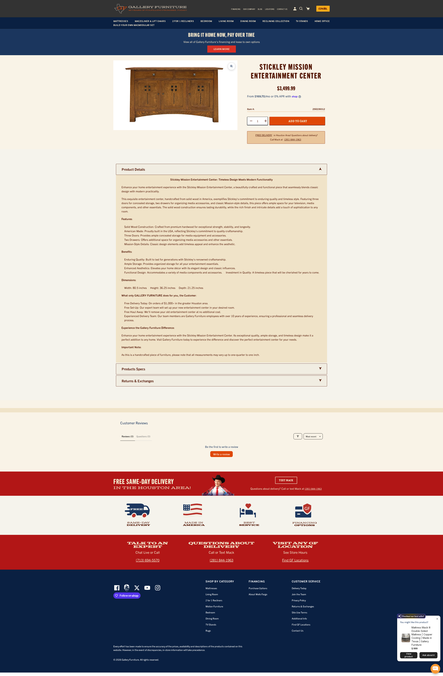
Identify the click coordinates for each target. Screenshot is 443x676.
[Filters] (297, 436)
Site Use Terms (299, 612)
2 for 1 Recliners (214, 600)
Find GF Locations (295, 560)
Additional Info (299, 618)
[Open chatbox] (435, 669)
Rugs (208, 630)
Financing (235, 9)
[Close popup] (437, 619)
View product (409, 655)
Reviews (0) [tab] (128, 436)
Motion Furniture (214, 606)
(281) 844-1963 (292, 139)
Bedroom (210, 612)
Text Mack (286, 480)
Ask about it (428, 655)
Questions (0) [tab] (143, 436)
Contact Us (282, 9)
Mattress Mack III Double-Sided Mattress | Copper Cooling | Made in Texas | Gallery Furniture (422, 636)
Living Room (212, 594)
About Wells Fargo (258, 594)
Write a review (221, 454)
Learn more (222, 49)
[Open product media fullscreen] (231, 66)
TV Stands (211, 624)
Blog (260, 9)
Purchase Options (258, 588)
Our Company (249, 9)
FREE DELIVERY (263, 135)
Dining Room (212, 618)
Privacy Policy (299, 600)
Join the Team (299, 594)
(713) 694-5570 (147, 560)
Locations (269, 9)
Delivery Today (299, 588)
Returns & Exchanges (303, 606)
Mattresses (211, 588)
